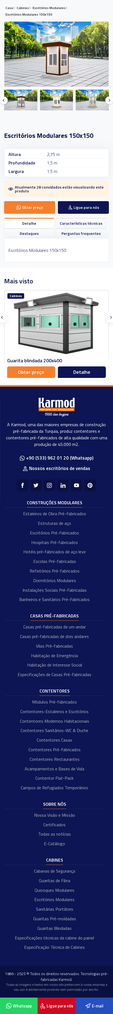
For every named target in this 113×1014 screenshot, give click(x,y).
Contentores (54, 691)
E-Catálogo (54, 843)
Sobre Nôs (54, 804)
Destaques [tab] (29, 233)
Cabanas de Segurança (54, 871)
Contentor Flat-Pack (54, 778)
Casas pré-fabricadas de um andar (54, 626)
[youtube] (76, 485)
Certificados (54, 824)
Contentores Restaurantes (55, 759)
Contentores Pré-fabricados (55, 749)
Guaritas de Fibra (54, 880)
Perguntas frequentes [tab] (81, 233)
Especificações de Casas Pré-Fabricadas (54, 674)
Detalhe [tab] (29, 223)
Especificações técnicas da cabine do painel (54, 938)
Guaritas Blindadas (54, 928)
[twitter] (36, 485)
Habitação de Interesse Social (54, 665)
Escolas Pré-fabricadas (54, 561)
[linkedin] (63, 485)
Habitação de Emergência (54, 655)
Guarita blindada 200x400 (34, 360)
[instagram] (49, 485)
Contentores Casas (54, 740)
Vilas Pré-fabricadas (54, 646)
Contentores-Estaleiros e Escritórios (54, 711)
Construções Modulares (54, 502)
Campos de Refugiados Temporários (54, 787)
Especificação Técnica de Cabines (54, 947)
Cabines (54, 860)
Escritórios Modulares (54, 899)
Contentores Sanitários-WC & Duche (54, 730)
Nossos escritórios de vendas (59, 468)
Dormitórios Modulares (54, 580)
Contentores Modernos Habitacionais (54, 721)
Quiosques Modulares (54, 890)
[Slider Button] (4, 100)
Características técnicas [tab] (81, 223)
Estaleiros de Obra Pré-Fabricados (54, 513)
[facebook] (22, 485)
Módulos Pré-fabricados (54, 702)
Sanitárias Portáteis (54, 909)
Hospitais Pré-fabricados (54, 542)
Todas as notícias (54, 834)
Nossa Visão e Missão (54, 815)
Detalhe (82, 372)
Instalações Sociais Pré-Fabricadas (54, 590)
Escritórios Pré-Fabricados (54, 532)
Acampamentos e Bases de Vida (54, 768)
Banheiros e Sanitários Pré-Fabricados (54, 599)
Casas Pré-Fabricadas (54, 616)
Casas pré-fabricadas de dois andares (54, 636)
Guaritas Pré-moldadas (54, 918)
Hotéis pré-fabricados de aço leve (54, 551)
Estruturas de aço (54, 523)
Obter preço (31, 372)
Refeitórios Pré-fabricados (55, 571)
